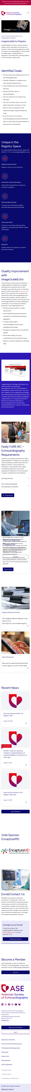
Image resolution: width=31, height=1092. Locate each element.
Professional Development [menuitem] (10, 1048)
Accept (15, 557)
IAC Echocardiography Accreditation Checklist (9, 485)
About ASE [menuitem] (5, 1056)
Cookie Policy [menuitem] (6, 1074)
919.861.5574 (5, 1020)
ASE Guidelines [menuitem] (6, 1064)
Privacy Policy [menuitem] (6, 1070)
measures (23, 291)
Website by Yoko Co (7, 1089)
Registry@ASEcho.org (23, 152)
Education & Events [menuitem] (8, 1040)
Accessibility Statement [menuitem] (10, 1078)
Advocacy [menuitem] (4, 1052)
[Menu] (27, 12)
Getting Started (7, 478)
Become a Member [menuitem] (15, 1027)
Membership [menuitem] (5, 1060)
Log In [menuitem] (15, 1032)
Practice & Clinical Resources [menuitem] (11, 1044)
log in (9, 3)
